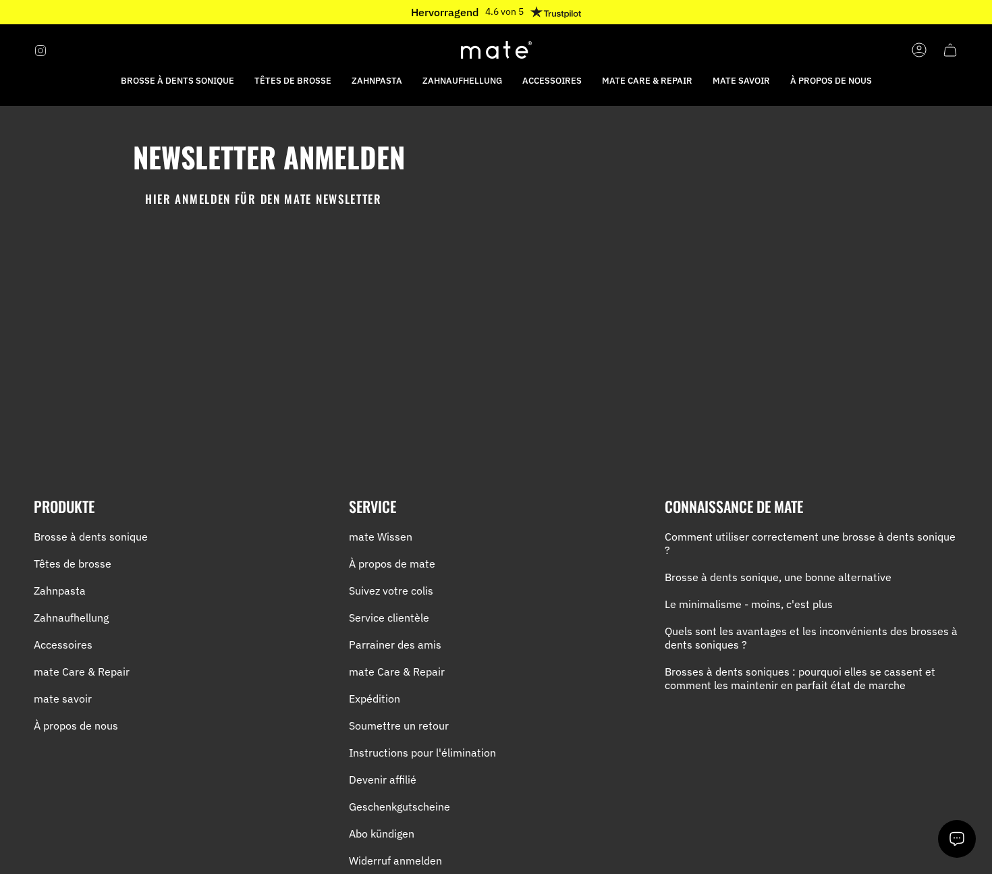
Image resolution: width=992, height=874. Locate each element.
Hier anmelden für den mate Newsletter (263, 198)
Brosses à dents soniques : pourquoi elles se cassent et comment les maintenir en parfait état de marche (800, 678)
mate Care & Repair (82, 671)
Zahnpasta (60, 590)
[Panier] (950, 49)
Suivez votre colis (391, 590)
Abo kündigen (381, 833)
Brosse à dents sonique (91, 536)
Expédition (374, 698)
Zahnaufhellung (71, 617)
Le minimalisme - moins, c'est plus (749, 604)
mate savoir (63, 698)
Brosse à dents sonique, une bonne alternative (778, 577)
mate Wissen (380, 536)
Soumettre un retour (399, 725)
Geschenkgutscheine (399, 806)
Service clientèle (389, 617)
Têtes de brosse (72, 563)
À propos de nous (76, 725)
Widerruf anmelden (395, 860)
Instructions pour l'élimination (422, 752)
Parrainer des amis (395, 644)
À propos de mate (392, 563)
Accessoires (63, 644)
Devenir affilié (382, 779)
